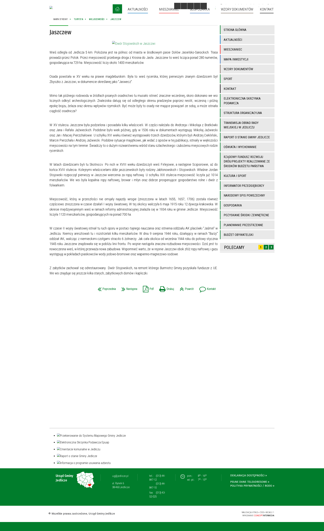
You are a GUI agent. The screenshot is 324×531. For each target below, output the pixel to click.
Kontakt (206, 288)
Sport (228, 79)
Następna (128, 288)
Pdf (147, 288)
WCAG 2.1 (227, 513)
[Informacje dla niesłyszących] (197, 6)
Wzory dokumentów (238, 69)
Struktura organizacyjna (243, 113)
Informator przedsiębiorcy (244, 186)
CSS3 (215, 513)
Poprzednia (106, 288)
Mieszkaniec (233, 49)
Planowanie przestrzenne (243, 225)
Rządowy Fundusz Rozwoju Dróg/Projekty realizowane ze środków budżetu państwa (247, 161)
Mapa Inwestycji (236, 59)
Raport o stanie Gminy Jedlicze (247, 137)
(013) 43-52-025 (157, 494)
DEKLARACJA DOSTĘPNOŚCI (247, 475)
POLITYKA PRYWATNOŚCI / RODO (251, 485)
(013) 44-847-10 (157, 485)
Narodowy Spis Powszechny (244, 195)
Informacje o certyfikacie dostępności (162, 514)
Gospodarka (233, 205)
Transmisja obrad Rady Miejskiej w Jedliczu (241, 125)
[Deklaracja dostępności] (190, 6)
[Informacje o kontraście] (203, 6)
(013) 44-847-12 (157, 477)
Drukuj (166, 288)
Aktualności (233, 40)
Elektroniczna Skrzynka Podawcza (242, 101)
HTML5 (209, 513)
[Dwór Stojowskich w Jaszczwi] (133, 43)
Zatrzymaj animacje (177, 6)
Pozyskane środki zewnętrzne (246, 215)
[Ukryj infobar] (320, 526)
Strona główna (235, 30)
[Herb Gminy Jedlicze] (51, 7)
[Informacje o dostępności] (184, 6)
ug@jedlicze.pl (120, 475)
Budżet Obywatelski (239, 235)
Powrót (186, 288)
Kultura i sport (235, 176)
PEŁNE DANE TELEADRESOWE (248, 481)
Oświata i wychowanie (240, 147)
